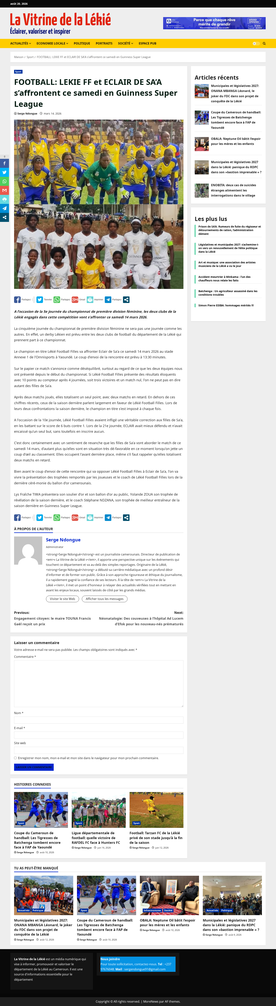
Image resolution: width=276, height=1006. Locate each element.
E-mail (19, 728)
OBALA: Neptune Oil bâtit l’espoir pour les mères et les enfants (167, 922)
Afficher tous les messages (105, 599)
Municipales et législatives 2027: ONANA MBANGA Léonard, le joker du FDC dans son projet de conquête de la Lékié (43, 927)
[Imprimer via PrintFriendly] (95, 299)
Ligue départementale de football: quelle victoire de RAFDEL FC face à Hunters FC (96, 838)
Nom (18, 713)
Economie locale (51, 43)
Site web (20, 743)
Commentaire (25, 657)
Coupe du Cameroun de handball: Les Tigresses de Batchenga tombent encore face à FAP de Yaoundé (37, 840)
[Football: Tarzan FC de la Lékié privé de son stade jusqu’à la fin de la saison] (156, 810)
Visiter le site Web (62, 599)
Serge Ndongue (27, 113)
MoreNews (150, 1001)
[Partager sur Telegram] (113, 299)
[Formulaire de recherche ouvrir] (264, 43)
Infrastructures (152, 910)
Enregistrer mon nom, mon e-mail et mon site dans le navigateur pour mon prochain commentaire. (88, 758)
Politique (82, 43)
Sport (18, 71)
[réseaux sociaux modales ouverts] (126, 299)
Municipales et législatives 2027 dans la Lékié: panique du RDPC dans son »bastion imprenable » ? (231, 925)
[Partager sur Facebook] (22, 299)
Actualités (19, 43)
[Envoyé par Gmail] (78, 299)
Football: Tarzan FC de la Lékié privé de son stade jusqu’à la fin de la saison (156, 838)
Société (124, 43)
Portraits (104, 43)
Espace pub (147, 43)
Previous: (52, 618)
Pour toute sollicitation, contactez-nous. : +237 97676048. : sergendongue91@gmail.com (135, 964)
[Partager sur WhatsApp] (62, 299)
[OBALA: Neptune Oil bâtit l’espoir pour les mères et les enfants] (169, 895)
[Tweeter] (44, 299)
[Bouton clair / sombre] (256, 43)
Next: (141, 618)
